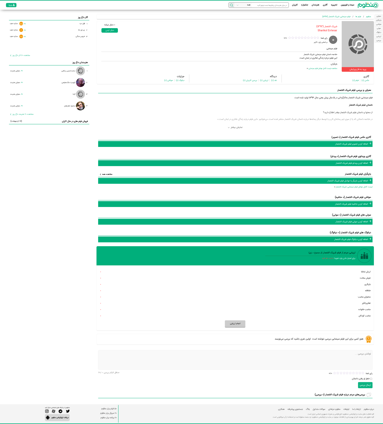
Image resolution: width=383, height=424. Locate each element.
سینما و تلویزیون (347, 5)
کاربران (295, 5)
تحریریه (334, 5)
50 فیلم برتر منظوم (109, 409)
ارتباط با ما (356, 409)
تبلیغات (346, 409)
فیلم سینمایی (331, 48)
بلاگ (308, 409)
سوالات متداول (319, 409)
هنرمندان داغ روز (80, 62)
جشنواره (304, 5)
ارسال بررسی (365, 385)
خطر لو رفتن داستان (361, 379)
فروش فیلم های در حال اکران (75, 121)
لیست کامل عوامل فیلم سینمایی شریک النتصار (354, 187)
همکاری (281, 409)
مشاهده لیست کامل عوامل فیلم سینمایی (322, 68)
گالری (325, 5)
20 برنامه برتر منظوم (109, 418)
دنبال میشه (109, 25)
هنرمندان (315, 5)
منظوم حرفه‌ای (334, 409)
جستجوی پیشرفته (295, 409)
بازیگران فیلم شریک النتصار (358, 174)
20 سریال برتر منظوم (108, 413)
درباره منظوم (369, 409)
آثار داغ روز (83, 17)
